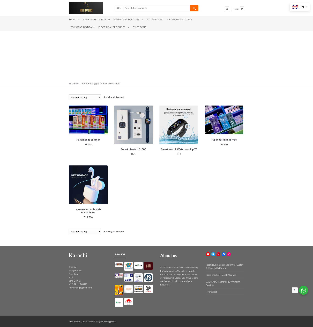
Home (76, 83)
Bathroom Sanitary (126, 19)
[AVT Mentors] (128, 266)
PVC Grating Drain (82, 27)
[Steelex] (128, 301)
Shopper (91, 321)
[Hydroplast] (148, 277)
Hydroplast (211, 292)
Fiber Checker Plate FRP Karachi (221, 275)
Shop (72, 19)
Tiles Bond (139, 27)
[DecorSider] (148, 266)
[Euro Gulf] (119, 275)
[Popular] (148, 289)
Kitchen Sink (155, 19)
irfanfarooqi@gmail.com (80, 287)
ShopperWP (111, 321)
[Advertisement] (156, 55)
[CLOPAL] (138, 265)
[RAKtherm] (119, 302)
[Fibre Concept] (138, 277)
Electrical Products (111, 27)
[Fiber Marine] (128, 277)
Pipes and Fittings (94, 19)
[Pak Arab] (138, 289)
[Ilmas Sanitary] (119, 290)
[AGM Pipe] (119, 264)
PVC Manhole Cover (179, 19)
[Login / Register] (227, 9)
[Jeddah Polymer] (128, 289)
